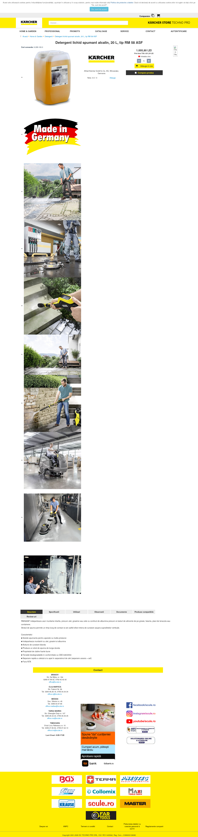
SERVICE (124, 31)
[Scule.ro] (101, 803)
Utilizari (76, 611)
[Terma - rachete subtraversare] (101, 779)
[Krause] (67, 803)
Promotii (75, 31)
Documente (121, 611)
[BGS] (67, 779)
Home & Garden (28, 31)
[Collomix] (101, 791)
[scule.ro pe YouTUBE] (141, 721)
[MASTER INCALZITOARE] (135, 803)
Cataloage (101, 31)
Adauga (113, 77)
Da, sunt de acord (99, 9)
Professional (52, 31)
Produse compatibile (144, 611)
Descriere (31, 611)
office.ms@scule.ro (54, 718)
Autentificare (179, 31)
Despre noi (43, 826)
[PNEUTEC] (135, 779)
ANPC (65, 826)
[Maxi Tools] (135, 791)
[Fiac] (67, 791)
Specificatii (54, 611)
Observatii (99, 611)
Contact (150, 31)
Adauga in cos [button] (146, 65)
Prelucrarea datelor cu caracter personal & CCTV (132, 826)
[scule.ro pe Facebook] (141, 705)
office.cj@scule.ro (55, 694)
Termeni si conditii (88, 826)
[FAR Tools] (101, 815)
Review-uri (31, 616)
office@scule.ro (55, 682)
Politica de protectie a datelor (122, 2)
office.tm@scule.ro (55, 730)
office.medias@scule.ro (55, 706)
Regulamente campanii (154, 826)
